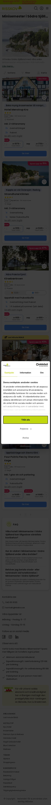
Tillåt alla (25, 419)
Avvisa (25, 437)
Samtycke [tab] (9, 372)
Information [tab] (25, 372)
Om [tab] (42, 372)
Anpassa (24, 429)
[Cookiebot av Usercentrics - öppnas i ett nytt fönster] (36, 365)
